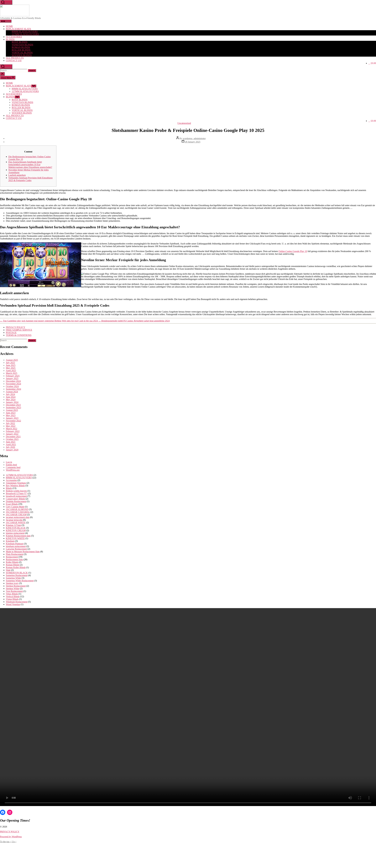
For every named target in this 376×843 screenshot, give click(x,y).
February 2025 (13, 376)
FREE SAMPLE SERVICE (19, 330)
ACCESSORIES (14, 37)
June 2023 (10, 413)
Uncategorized (184, 123)
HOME (9, 26)
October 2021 (12, 439)
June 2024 (10, 397)
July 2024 (10, 394)
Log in (9, 462)
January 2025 (12, 378)
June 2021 (10, 442)
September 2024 (13, 389)
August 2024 (12, 391)
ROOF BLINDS (19, 42)
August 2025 (12, 360)
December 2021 (13, 436)
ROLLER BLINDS (21, 50)
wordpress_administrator (194, 138)
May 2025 (10, 368)
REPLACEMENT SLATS (18, 29)
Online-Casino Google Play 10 (292, 251)
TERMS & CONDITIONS (18, 335)
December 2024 (13, 381)
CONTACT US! (14, 60)
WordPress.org (13, 470)
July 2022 (10, 423)
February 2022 (13, 431)
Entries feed (11, 464)
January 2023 (12, 418)
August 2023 (12, 410)
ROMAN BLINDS (21, 47)
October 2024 (12, 386)
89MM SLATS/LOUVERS (25, 31)
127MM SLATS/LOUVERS (25, 34)
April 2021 (11, 444)
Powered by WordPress (11, 836)
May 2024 (10, 399)
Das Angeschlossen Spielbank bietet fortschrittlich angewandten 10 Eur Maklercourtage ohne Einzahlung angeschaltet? (30, 164)
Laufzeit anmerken (17, 175)
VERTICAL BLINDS (22, 52)
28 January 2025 (192, 142)
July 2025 (10, 362)
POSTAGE (11, 332)
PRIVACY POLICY (15, 327)
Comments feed (13, 467)
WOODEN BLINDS (22, 55)
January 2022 (12, 434)
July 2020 (10, 447)
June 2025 (10, 365)
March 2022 (11, 428)
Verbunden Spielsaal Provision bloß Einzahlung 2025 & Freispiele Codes (30, 179)
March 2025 (11, 373)
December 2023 (13, 405)
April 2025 (11, 370)
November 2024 (13, 383)
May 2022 (10, 426)
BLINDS (10, 39)
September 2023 (13, 407)
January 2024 (12, 402)
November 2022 (13, 420)
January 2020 (12, 449)
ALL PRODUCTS (15, 58)
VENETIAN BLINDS (22, 44)
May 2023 (10, 415)
